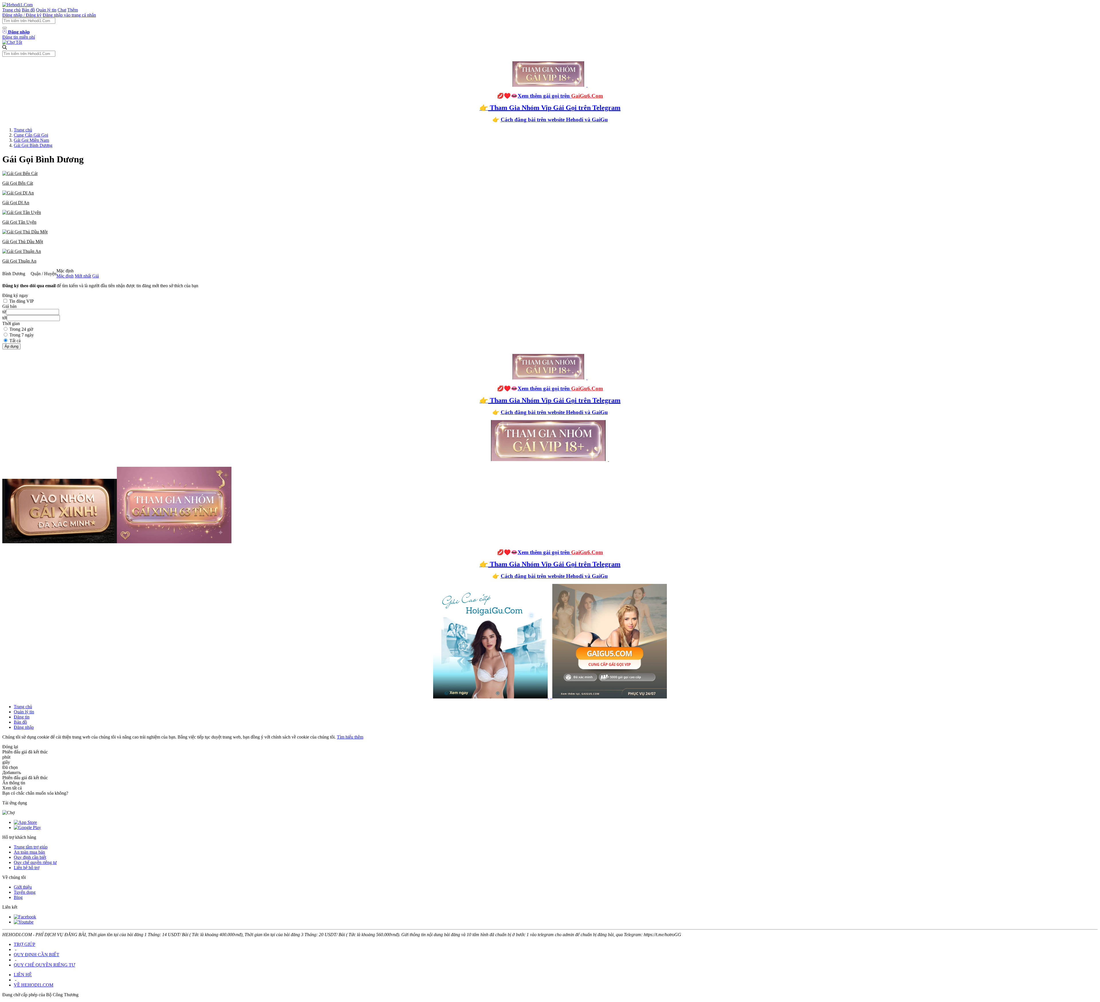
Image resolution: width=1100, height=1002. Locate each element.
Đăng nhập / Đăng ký (22, 15)
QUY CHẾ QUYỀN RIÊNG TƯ (44, 964)
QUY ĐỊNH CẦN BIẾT (36, 954)
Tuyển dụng (25, 892)
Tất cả (15, 340)
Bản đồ (28, 9)
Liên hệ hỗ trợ (26, 867)
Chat (62, 9)
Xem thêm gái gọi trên (560, 96)
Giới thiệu (23, 887)
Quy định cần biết (30, 857)
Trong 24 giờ (21, 329)
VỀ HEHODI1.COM (33, 985)
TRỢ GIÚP (24, 944)
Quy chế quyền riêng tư (35, 862)
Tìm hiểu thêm (350, 737)
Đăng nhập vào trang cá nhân (69, 15)
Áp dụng (11, 346)
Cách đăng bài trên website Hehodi (542, 120)
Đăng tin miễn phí (18, 37)
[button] (550, 178)
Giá (95, 275)
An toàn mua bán (29, 852)
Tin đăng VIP (21, 301)
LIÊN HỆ (23, 974)
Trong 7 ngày (21, 334)
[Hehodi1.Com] (17, 4)
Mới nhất (83, 275)
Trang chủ (11, 9)
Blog (18, 897)
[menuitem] (550, 178)
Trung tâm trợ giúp (31, 846)
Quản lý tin (46, 9)
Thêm (72, 9)
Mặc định (65, 275)
